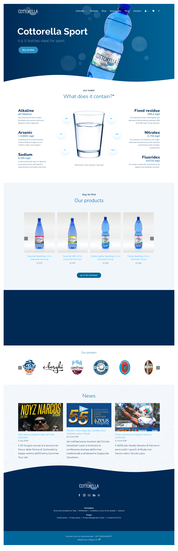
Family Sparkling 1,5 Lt (105, 256)
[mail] (89, 494)
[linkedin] (94, 494)
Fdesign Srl (93, 539)
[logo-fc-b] (28, 8)
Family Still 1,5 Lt (138, 256)
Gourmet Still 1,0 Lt (39, 256)
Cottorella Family (72, 259)
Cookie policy (62, 517)
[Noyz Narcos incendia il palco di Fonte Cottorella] (40, 416)
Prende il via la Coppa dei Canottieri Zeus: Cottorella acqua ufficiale (86, 431)
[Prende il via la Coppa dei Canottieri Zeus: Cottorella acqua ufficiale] (89, 414)
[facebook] (79, 494)
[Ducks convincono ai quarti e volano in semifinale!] (137, 416)
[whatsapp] (99, 494)
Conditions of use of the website (103, 510)
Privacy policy (75, 517)
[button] (26, 238)
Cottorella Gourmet (39, 259)
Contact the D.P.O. (114, 517)
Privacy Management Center (94, 517)
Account (121, 510)
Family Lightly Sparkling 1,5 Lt (72, 256)
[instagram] (84, 494)
